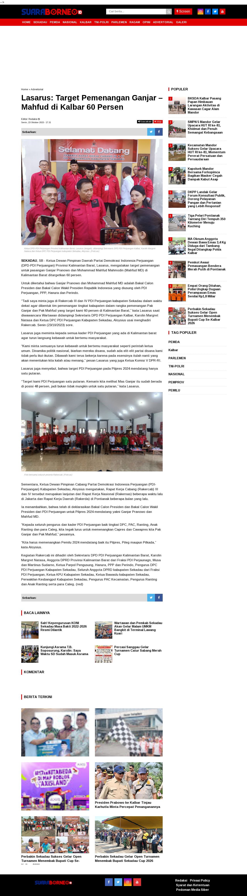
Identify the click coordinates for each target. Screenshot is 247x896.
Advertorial (37, 89)
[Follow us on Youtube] (137, 882)
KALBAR (85, 22)
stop (159, 121)
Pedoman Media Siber (192, 889)
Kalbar (173, 350)
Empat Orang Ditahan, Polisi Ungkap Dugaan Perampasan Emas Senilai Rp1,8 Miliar (204, 291)
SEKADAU (40, 22)
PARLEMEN (119, 22)
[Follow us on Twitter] (118, 882)
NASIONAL (70, 22)
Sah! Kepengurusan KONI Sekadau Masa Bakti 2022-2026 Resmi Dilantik (64, 626)
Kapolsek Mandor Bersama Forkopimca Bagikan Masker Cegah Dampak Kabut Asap (205, 174)
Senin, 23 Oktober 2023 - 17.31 (36, 122)
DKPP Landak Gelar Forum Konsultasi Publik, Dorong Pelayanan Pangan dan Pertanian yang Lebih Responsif (206, 199)
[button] (222, 21)
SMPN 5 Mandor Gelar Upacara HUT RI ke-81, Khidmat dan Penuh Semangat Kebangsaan (205, 127)
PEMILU (174, 390)
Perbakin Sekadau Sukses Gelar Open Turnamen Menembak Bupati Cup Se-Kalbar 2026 (51, 861)
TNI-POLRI (101, 22)
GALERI (181, 22)
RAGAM (134, 22)
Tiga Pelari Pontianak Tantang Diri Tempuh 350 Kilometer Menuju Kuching (206, 221)
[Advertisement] (123, 57)
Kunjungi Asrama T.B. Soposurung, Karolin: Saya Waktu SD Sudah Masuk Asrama (64, 650)
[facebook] (208, 11)
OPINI (146, 22)
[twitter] (215, 11)
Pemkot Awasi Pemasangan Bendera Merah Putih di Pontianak (207, 266)
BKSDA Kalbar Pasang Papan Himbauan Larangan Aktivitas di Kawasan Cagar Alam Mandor (204, 105)
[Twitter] (151, 132)
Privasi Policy (200, 880)
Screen (184, 11)
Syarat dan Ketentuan (192, 885)
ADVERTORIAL (163, 22)
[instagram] (200, 11)
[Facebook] (159, 132)
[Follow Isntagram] (128, 882)
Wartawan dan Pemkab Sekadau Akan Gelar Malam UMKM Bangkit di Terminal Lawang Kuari (138, 628)
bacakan (145, 121)
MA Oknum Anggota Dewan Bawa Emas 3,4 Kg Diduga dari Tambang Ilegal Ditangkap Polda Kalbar (207, 246)
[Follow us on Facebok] (109, 882)
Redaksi (181, 880)
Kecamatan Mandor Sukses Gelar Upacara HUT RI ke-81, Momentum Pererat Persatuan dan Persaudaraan (206, 152)
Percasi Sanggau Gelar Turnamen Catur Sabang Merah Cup (138, 650)
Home (24, 89)
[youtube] (222, 11)
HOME (26, 22)
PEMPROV (176, 382)
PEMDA (55, 22)
